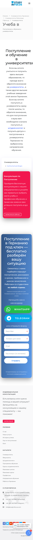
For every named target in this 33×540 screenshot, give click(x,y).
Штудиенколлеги (8, 460)
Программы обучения (10, 463)
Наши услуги (7, 434)
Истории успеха (8, 437)
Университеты (8, 454)
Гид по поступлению (9, 440)
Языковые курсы (8, 472)
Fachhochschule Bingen (14, 166)
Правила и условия (9, 530)
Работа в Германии (9, 481)
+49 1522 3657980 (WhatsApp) (15, 499)
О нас (5, 431)
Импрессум (19, 530)
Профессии (7, 475)
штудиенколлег (16, 128)
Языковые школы (8, 469)
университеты (17, 87)
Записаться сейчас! (12, 214)
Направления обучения (11, 478)
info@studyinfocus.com (13, 507)
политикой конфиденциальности (16, 374)
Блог (4, 443)
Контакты (6, 527)
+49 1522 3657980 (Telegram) (15, 503)
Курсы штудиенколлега (11, 466)
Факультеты (7, 457)
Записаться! (8, 421)
